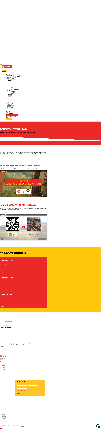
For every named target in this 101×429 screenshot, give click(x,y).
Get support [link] (8, 111)
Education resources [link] (11, 105)
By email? (2, 329)
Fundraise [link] (9, 90)
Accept (1, 428)
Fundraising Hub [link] (12, 93)
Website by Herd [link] (4, 418)
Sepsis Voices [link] (11, 100)
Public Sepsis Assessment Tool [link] (6, 67)
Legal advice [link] (10, 82)
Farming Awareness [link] (12, 97)
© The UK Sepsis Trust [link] (4, 414)
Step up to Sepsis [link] (12, 99)
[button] (26, 105)
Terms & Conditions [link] (4, 417)
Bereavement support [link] (11, 78)
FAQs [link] (2, 366)
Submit (2, 346)
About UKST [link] (3, 367)
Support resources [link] (10, 81)
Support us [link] (8, 112)
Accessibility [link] (3, 415)
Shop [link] (8, 102)
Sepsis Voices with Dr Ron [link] (13, 101)
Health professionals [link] (10, 113)
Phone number (3, 321)
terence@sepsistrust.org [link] (32, 241)
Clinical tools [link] (10, 104)
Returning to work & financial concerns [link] (15, 76)
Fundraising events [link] (12, 91)
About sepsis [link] (8, 110)
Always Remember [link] (12, 86)
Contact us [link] (3, 369)
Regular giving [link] (12, 85)
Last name (2, 319)
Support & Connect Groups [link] (11, 79)
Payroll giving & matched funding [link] (14, 89)
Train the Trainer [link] (10, 107)
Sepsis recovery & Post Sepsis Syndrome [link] (14, 75)
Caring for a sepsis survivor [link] (12, 77)
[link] (98, 426)
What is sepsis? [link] (4, 363)
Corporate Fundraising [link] (13, 92)
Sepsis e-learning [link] (10, 106)
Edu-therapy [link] (9, 80)
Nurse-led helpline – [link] (11, 116)
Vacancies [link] (9, 73)
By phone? (2, 330)
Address (2, 324)
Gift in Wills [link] (11, 88)
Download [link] (2, 272)
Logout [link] (2, 69)
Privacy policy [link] (4, 416)
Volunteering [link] (10, 94)
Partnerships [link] (10, 95)
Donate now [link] (4, 71)
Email (2, 320)
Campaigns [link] (9, 96)
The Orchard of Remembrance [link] (15, 87)
